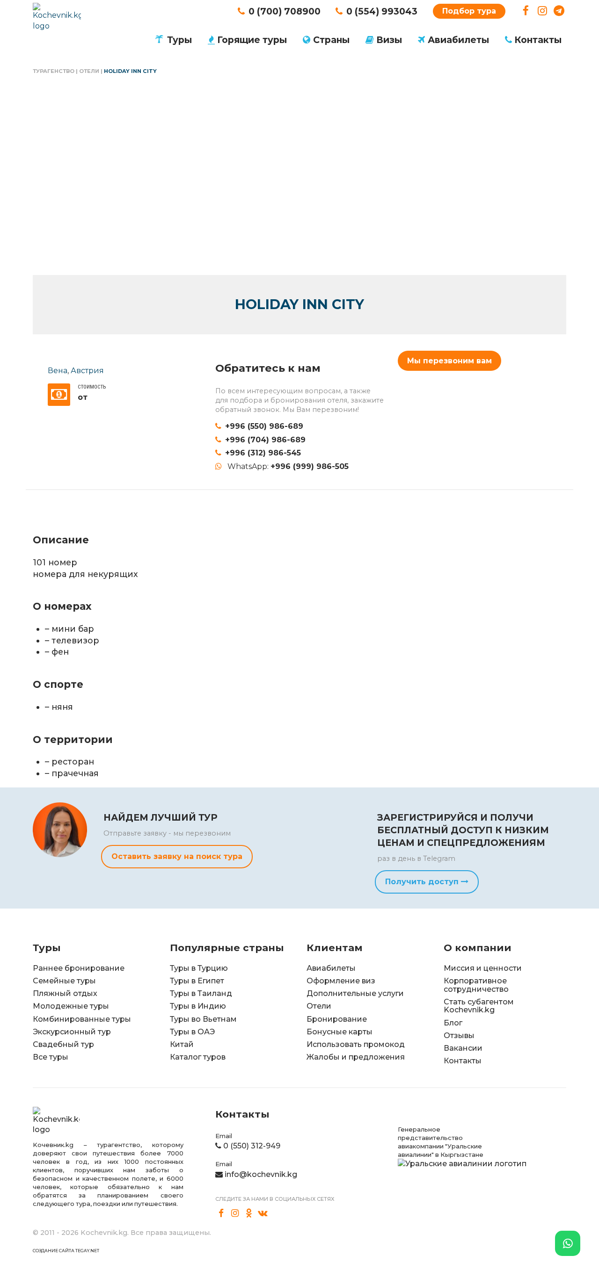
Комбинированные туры (82, 1019)
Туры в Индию (198, 1006)
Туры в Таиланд (201, 993)
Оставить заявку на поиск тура (176, 856)
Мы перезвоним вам (449, 360)
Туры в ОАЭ (192, 1031)
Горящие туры (252, 39)
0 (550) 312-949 (251, 1145)
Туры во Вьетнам (203, 1019)
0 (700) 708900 (284, 11)
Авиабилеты (458, 39)
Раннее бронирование (78, 968)
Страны (331, 39)
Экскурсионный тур (72, 1031)
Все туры (50, 1057)
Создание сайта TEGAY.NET (66, 1250)
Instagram (542, 11)
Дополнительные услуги (355, 993)
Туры (179, 39)
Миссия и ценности (483, 968)
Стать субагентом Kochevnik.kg (479, 1006)
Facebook (526, 11)
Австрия (87, 370)
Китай (182, 1044)
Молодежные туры (71, 1006)
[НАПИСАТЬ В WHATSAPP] (567, 1243)
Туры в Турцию (199, 968)
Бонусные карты (340, 1031)
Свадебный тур (63, 1044)
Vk (263, 1213)
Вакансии (463, 1048)
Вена (57, 370)
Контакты (538, 39)
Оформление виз (341, 980)
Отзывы (459, 1035)
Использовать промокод (356, 1044)
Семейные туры (64, 980)
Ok (249, 1213)
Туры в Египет (197, 980)
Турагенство (53, 71)
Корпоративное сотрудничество (476, 985)
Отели (89, 71)
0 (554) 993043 (381, 11)
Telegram (559, 11)
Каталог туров (198, 1057)
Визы (389, 39)
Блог (453, 1022)
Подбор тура (469, 11)
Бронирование (337, 1019)
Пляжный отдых (65, 993)
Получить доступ (423, 881)
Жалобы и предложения (356, 1057)
